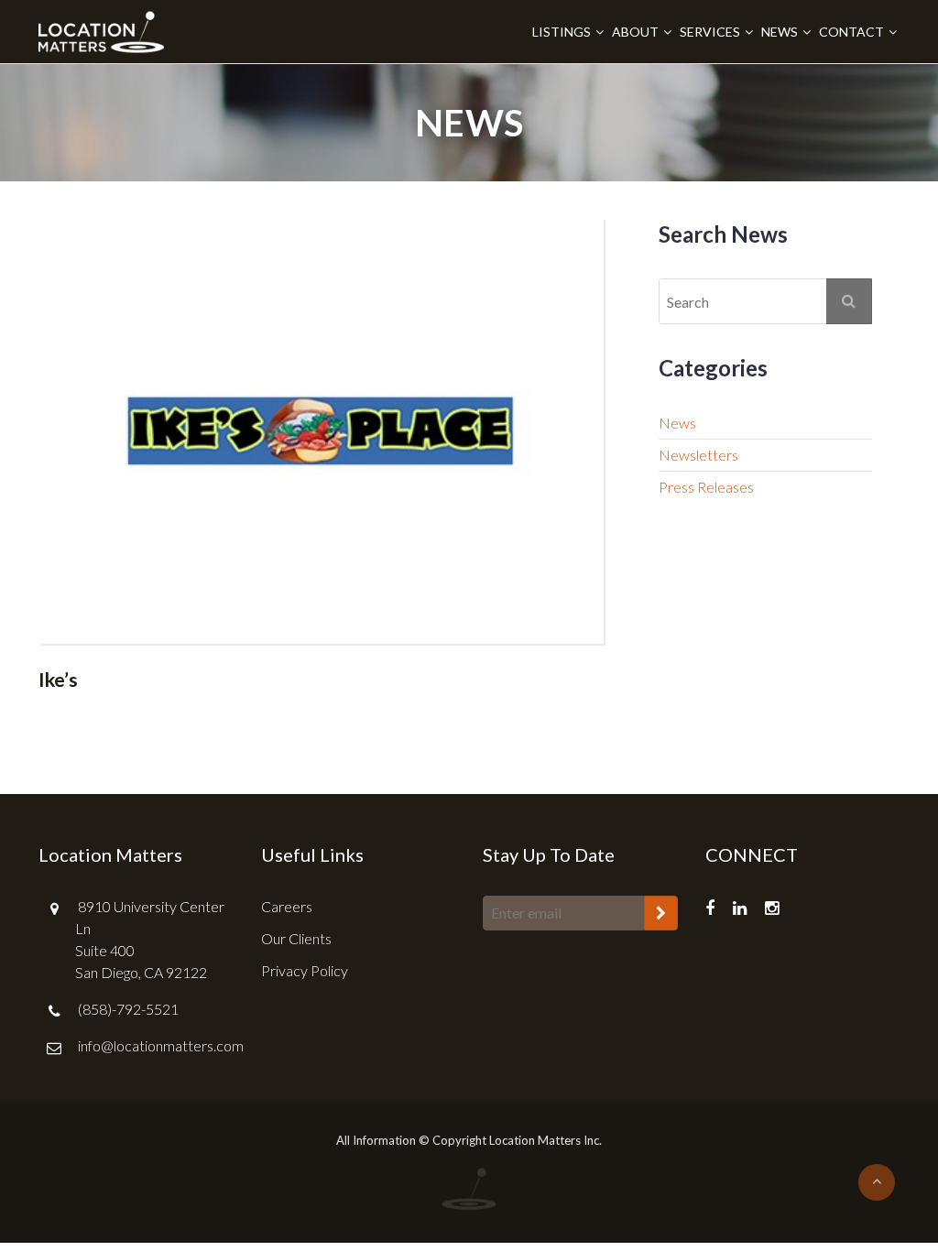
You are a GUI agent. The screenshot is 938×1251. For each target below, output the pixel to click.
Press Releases (706, 486)
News (779, 31)
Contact (851, 31)
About (635, 31)
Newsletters (698, 454)
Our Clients (296, 938)
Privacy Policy (304, 970)
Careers (286, 906)
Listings (561, 31)
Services (710, 31)
